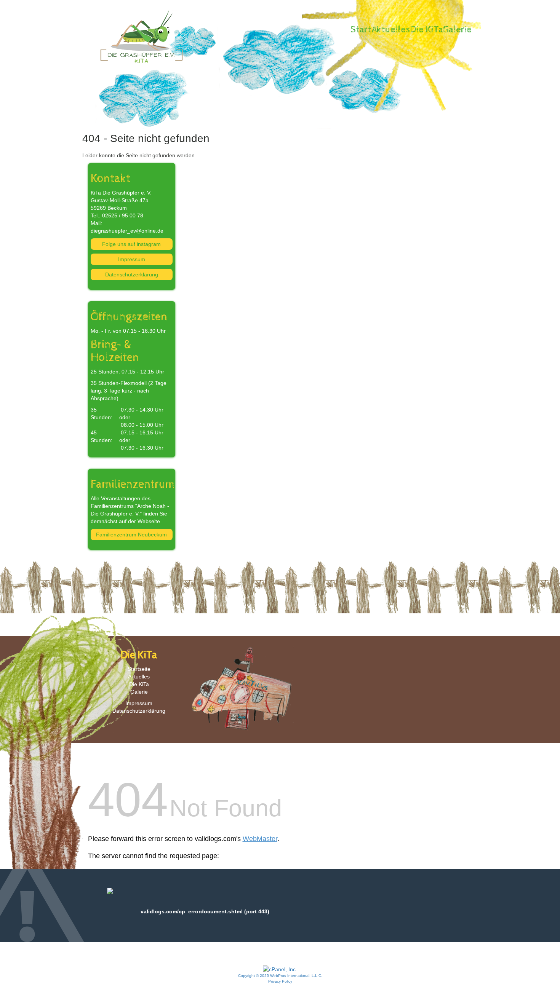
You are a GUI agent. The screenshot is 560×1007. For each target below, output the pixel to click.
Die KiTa (426, 29)
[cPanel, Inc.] (280, 969)
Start (360, 29)
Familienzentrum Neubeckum (131, 534)
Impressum (131, 259)
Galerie (457, 29)
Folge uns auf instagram (131, 244)
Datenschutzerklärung (131, 274)
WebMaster (260, 839)
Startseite (139, 669)
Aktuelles (390, 29)
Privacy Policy (280, 981)
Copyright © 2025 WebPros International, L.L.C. (280, 975)
